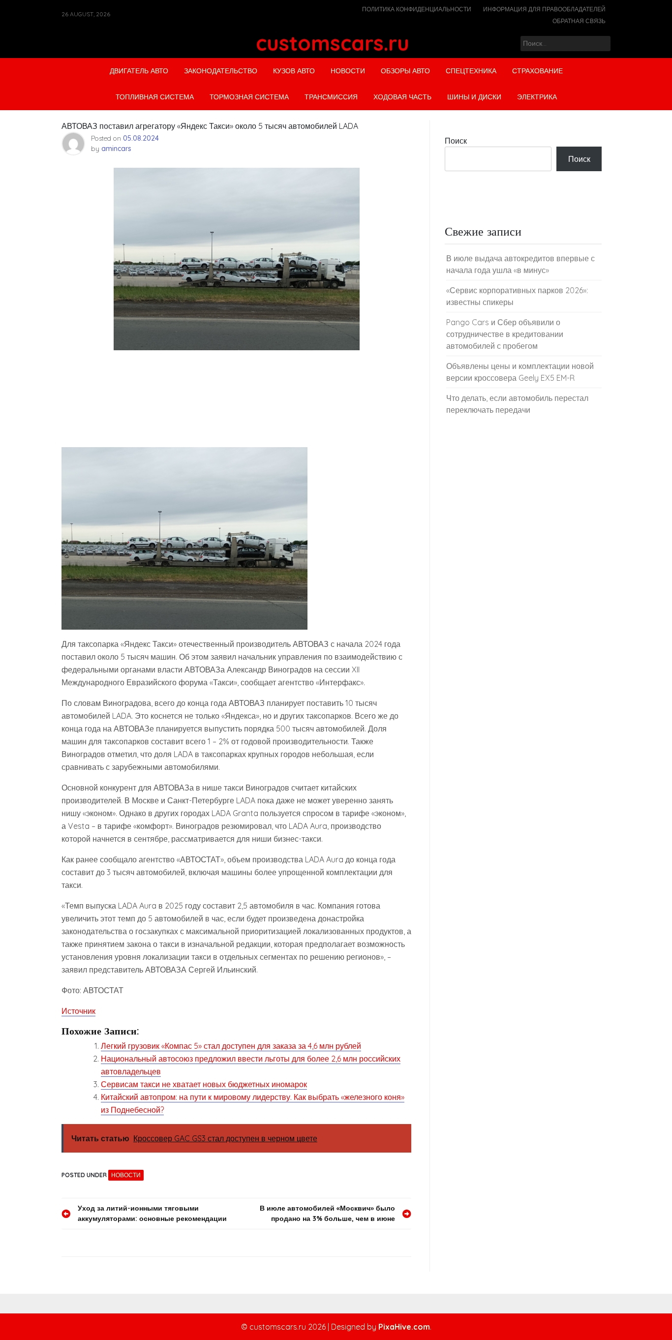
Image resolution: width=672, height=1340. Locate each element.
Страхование (537, 70)
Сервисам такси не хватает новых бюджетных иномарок (204, 1084)
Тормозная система (249, 96)
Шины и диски (474, 96)
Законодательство (220, 70)
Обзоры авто (405, 70)
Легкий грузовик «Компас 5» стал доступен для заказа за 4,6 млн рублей (231, 1046)
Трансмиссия (331, 96)
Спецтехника (471, 70)
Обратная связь (579, 21)
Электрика (537, 96)
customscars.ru (332, 43)
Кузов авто (294, 70)
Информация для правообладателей (544, 9)
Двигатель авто (139, 70)
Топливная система (155, 96)
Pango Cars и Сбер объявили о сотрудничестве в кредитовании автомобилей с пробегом (504, 334)
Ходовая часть (402, 96)
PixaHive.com (404, 1327)
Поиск (456, 141)
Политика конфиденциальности (416, 9)
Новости (348, 70)
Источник (78, 1011)
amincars (116, 148)
